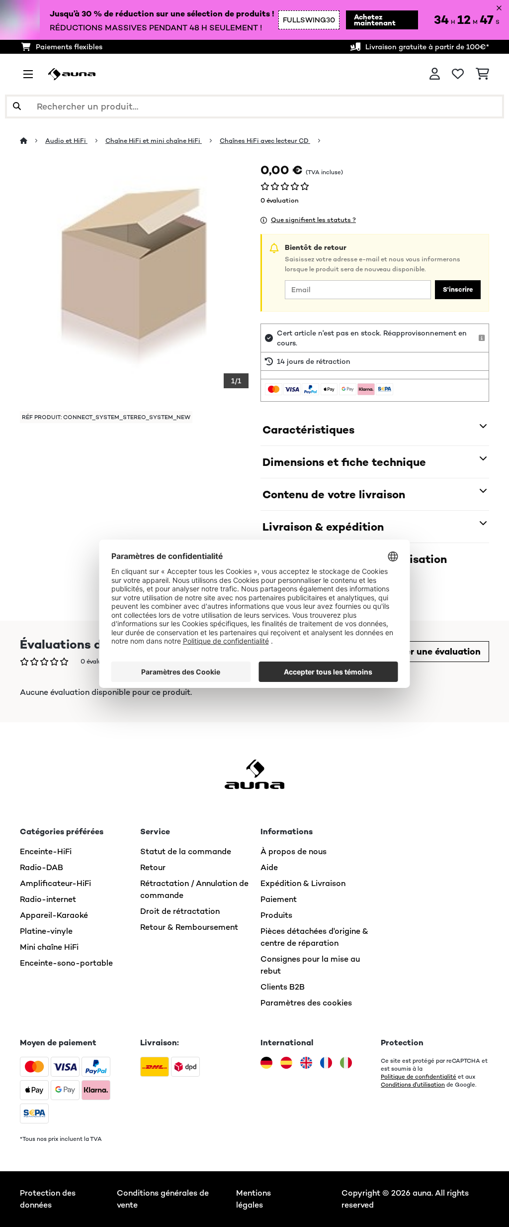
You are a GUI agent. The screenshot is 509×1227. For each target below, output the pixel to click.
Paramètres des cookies (306, 1003)
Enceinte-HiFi (46, 851)
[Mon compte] (434, 74)
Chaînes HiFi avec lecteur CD (265, 140)
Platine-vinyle (46, 931)
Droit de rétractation (180, 911)
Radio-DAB (41, 867)
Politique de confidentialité (418, 1076)
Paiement (278, 899)
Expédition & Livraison (302, 883)
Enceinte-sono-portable (66, 963)
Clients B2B (282, 987)
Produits (276, 915)
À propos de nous (293, 851)
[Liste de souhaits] (458, 74)
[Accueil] (32, 140)
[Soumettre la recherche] (17, 106)
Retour (153, 867)
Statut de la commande (185, 851)
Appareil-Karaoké (54, 915)
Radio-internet (48, 899)
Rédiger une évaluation (430, 651)
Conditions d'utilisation (413, 1084)
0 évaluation (279, 200)
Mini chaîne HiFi (49, 947)
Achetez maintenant (375, 19)
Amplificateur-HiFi (55, 883)
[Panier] (482, 74)
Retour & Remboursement (189, 927)
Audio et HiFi (66, 140)
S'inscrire (458, 289)
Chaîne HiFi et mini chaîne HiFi (153, 140)
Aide (269, 867)
